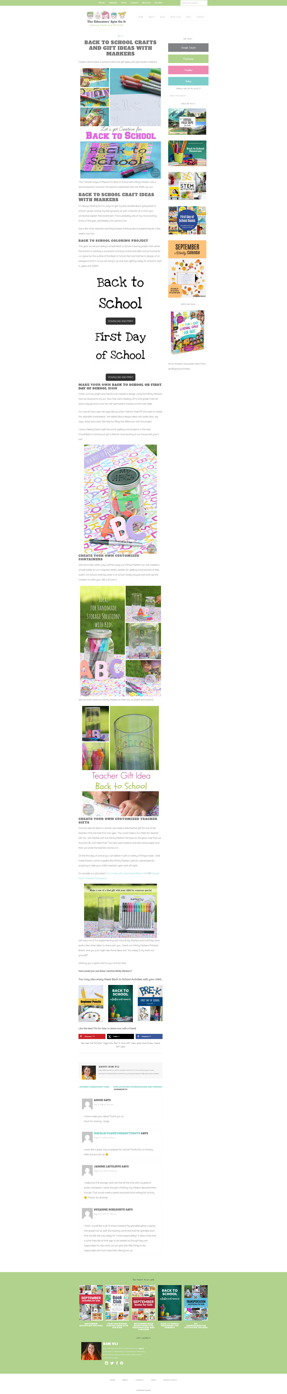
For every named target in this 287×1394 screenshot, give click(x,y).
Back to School (120, 1043)
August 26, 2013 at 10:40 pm (105, 1171)
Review (150, 1043)
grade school (141, 1043)
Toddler (188, 70)
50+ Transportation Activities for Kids (196, 1326)
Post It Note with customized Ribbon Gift (126, 873)
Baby (188, 81)
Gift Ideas (131, 1043)
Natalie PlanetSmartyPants (117, 1133)
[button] (120, 321)
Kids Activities (96, 1043)
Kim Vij (141, 1348)
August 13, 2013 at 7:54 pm (105, 1214)
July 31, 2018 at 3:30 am (103, 1104)
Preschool (188, 58)
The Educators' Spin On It (106, 18)
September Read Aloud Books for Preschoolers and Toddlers (144, 1327)
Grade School (188, 47)
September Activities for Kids (91, 1325)
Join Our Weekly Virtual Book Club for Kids (117, 1326)
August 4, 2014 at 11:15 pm (104, 1137)
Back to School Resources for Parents (170, 1326)
